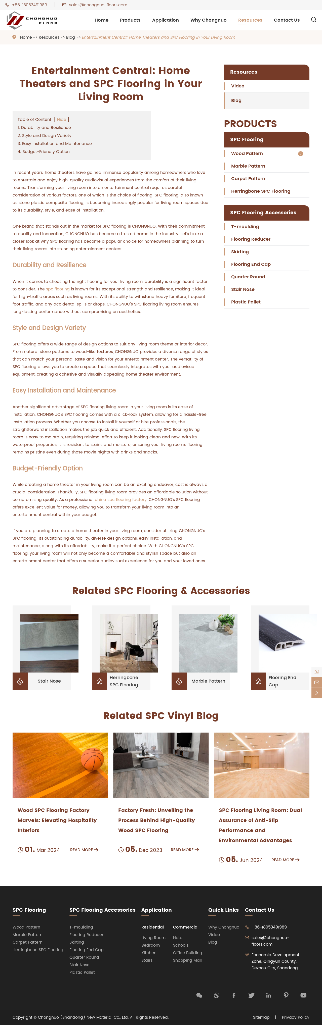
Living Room (153, 938)
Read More (84, 850)
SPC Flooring (247, 140)
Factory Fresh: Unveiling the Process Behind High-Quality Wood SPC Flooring (156, 820)
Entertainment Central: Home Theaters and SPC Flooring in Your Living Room (158, 37)
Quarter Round (248, 277)
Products (130, 20)
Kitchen (148, 953)
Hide (61, 119)
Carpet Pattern (248, 178)
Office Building (187, 953)
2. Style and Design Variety (44, 135)
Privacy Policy (295, 1017)
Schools (180, 945)
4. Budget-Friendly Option (44, 151)
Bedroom (150, 945)
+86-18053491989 (29, 5)
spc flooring (58, 289)
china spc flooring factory (121, 499)
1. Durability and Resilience (44, 127)
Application (165, 20)
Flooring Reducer (250, 239)
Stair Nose (243, 289)
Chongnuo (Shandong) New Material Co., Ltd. (83, 1017)
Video (238, 86)
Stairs (146, 960)
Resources (250, 20)
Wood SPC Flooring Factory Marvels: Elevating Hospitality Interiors (57, 820)
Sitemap (261, 1017)
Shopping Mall (187, 960)
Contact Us (287, 20)
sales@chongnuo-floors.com (98, 5)
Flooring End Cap (251, 264)
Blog (70, 37)
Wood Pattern (247, 153)
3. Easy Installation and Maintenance (55, 143)
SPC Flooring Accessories (263, 213)
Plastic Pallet (246, 302)
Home (101, 20)
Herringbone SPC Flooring (260, 191)
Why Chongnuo (208, 20)
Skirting (240, 251)
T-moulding (245, 226)
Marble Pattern (248, 166)
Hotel (178, 938)
